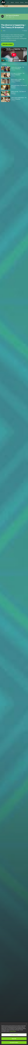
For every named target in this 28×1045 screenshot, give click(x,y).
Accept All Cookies (14, 1042)
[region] (14, 1033)
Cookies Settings (14, 1034)
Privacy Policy (13, 1031)
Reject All (14, 1038)
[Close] (26, 1023)
